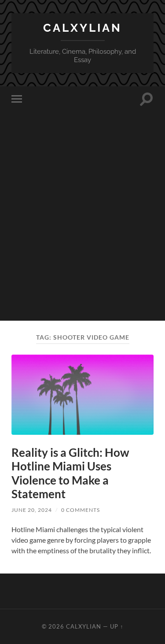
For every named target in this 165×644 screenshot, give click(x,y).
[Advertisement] (82, 238)
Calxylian (82, 27)
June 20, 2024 (31, 510)
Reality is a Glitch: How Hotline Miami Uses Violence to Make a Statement (70, 473)
